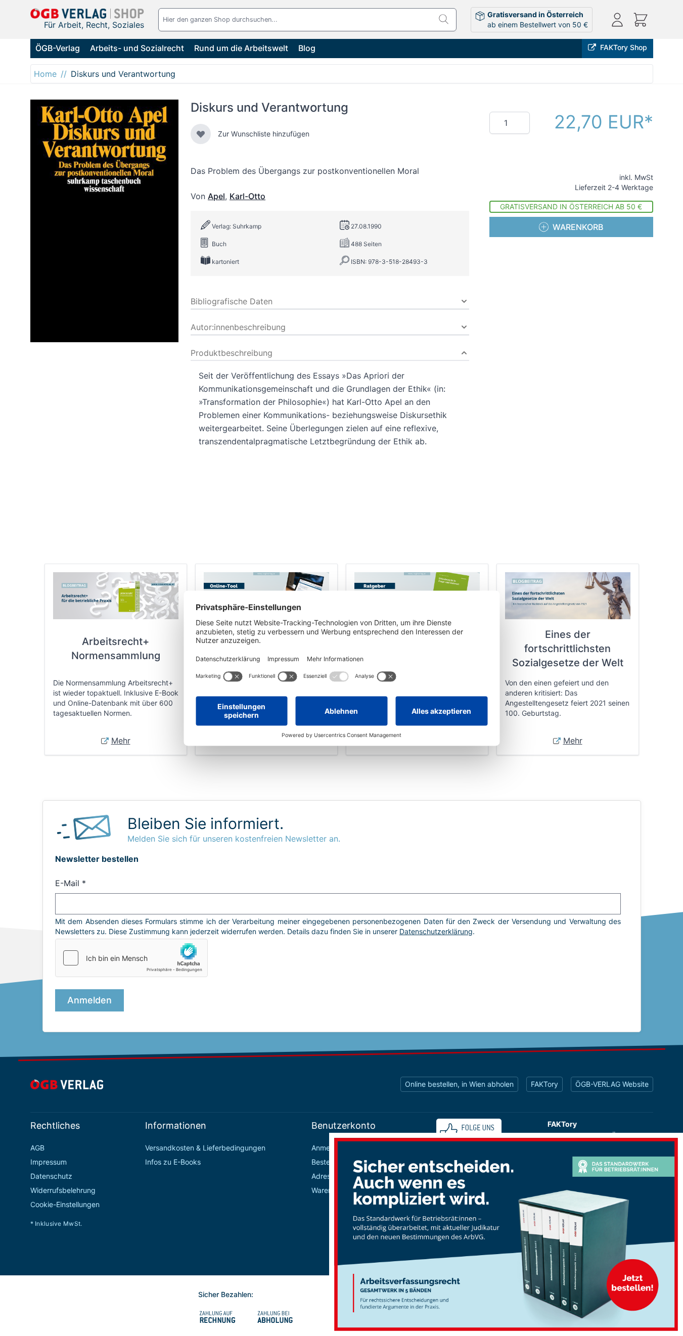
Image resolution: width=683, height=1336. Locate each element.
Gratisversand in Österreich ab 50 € (571, 206)
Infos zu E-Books (173, 1162)
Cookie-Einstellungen (65, 1204)
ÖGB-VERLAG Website (612, 1084)
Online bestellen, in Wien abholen (459, 1084)
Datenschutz (51, 1176)
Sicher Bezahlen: (225, 1294)
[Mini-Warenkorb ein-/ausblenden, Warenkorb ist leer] (640, 19)
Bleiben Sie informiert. (205, 823)
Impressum (48, 1162)
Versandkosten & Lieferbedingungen (205, 1147)
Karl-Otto (247, 196)
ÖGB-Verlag (57, 48)
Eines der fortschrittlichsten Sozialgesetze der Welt (567, 648)
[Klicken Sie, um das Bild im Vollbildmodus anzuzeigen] (104, 221)
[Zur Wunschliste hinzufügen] (201, 134)
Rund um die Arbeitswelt (241, 48)
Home (45, 74)
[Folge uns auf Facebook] (469, 1131)
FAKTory (544, 1084)
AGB (37, 1147)
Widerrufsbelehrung (63, 1190)
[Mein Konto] (617, 19)
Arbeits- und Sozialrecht (137, 48)
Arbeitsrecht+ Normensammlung (115, 648)
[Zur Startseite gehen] (87, 13)
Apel (216, 196)
